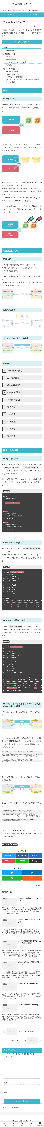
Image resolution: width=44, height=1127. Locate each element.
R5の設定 (11, 436)
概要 (5, 47)
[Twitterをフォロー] (12, 872)
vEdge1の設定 (13, 392)
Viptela (15, 844)
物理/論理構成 (11, 59)
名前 (5, 1083)
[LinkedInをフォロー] (32, 872)
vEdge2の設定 (13, 400)
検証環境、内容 (9, 54)
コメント (8, 1057)
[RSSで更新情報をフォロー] (32, 878)
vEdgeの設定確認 (12, 71)
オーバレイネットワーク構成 (16, 62)
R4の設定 (11, 429)
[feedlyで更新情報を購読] (12, 878)
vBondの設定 (13, 378)
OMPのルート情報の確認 (14, 77)
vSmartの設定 (13, 385)
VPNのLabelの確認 (12, 74)
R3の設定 (11, 421)
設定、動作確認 (9, 69)
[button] (39, 549)
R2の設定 (11, 414)
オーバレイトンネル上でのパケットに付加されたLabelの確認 (22, 81)
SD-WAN (6, 844)
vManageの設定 (14, 370)
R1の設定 (11, 407)
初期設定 (9, 65)
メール (25, 1083)
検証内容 (9, 57)
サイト (6, 1093)
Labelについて (11, 50)
